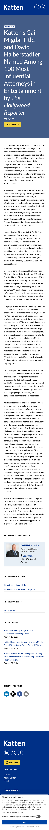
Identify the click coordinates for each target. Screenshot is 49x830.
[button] (6, 694)
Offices (7, 774)
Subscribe (13, 762)
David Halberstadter (30, 545)
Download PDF (12, 124)
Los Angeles (28, 556)
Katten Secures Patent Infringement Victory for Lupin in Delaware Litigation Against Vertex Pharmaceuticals (24, 656)
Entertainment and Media (15, 585)
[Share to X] (13, 694)
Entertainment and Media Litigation (19, 589)
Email (6, 781)
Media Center (10, 778)
